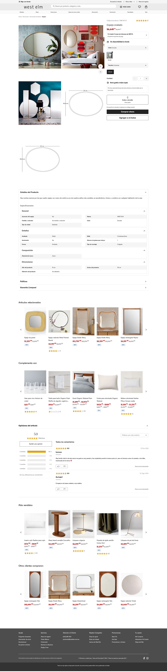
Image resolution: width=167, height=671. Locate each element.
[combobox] (134, 435)
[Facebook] (144, 658)
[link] (35, 327)
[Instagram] (147, 658)
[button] (141, 20)
